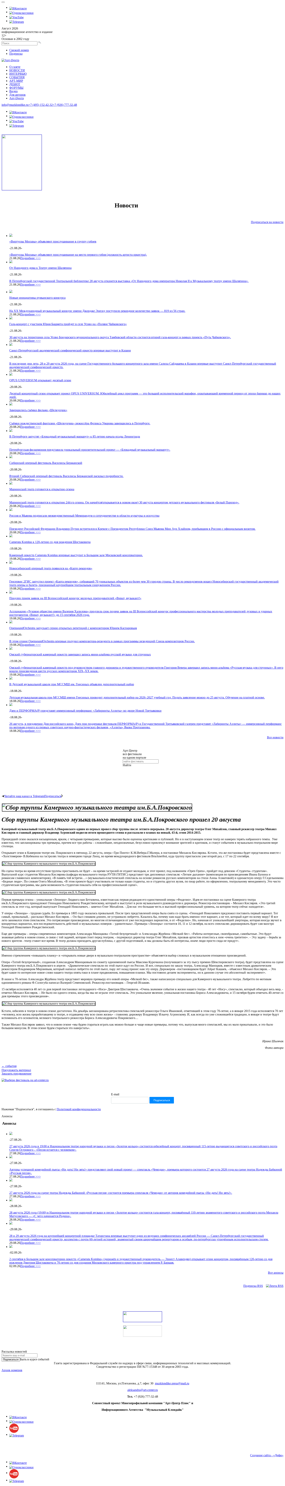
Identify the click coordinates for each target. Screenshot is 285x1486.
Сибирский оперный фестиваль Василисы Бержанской (45, 463)
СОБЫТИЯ (17, 77)
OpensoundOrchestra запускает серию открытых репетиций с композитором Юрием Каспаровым (73, 628)
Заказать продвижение (16, 1073)
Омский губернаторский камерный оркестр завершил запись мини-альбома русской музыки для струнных (80, 654)
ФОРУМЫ (16, 87)
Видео (13, 91)
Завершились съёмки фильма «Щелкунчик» (38, 410)
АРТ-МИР (16, 80)
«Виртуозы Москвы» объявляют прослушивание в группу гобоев (52, 241)
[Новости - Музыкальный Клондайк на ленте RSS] (274, 1285)
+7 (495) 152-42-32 (40, 104)
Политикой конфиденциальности (79, 1109)
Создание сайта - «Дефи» (266, 1455)
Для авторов (17, 94)
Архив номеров (12, 1370)
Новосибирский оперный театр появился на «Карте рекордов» (50, 568)
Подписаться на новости (267, 222)
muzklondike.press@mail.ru (172, 1383)
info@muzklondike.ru (15, 104)
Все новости (275, 737)
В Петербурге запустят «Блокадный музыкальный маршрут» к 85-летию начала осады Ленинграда (74, 436)
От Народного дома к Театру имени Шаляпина (40, 267)
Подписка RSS (253, 1285)
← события (9, 1066)
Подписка (15, 53)
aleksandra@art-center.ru (142, 1390)
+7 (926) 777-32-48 (65, 104)
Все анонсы (275, 1272)
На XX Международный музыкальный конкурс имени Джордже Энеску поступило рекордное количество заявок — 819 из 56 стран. (97, 311)
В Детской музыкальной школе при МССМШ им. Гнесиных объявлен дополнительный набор (71, 684)
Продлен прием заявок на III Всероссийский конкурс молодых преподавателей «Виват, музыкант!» (75, 598)
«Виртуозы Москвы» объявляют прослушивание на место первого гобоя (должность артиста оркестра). (78, 254)
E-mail (115, 1094)
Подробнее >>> (30, 258)
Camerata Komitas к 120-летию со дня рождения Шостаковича (50, 542)
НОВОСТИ (17, 70)
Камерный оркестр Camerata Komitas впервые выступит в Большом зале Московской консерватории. (76, 555)
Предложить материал (16, 1070)
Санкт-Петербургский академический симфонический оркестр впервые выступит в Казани (70, 350)
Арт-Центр (16, 98)
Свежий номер (19, 50)
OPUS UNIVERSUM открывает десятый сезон (40, 380)
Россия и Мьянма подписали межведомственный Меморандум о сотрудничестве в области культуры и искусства (84, 515)
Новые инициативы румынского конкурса (37, 297)
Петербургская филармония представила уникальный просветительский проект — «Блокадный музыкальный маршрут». (89, 449)
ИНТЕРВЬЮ (18, 73)
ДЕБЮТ (14, 84)
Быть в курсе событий (34, 1359)
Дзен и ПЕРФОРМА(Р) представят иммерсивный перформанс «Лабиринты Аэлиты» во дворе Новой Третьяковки (85, 710)
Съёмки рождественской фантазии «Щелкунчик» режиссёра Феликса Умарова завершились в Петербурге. (79, 423)
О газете (14, 66)
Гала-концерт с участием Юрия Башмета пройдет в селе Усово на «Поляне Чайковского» (68, 324)
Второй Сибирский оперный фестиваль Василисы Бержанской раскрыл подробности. (66, 476)
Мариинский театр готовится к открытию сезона (41, 489)
